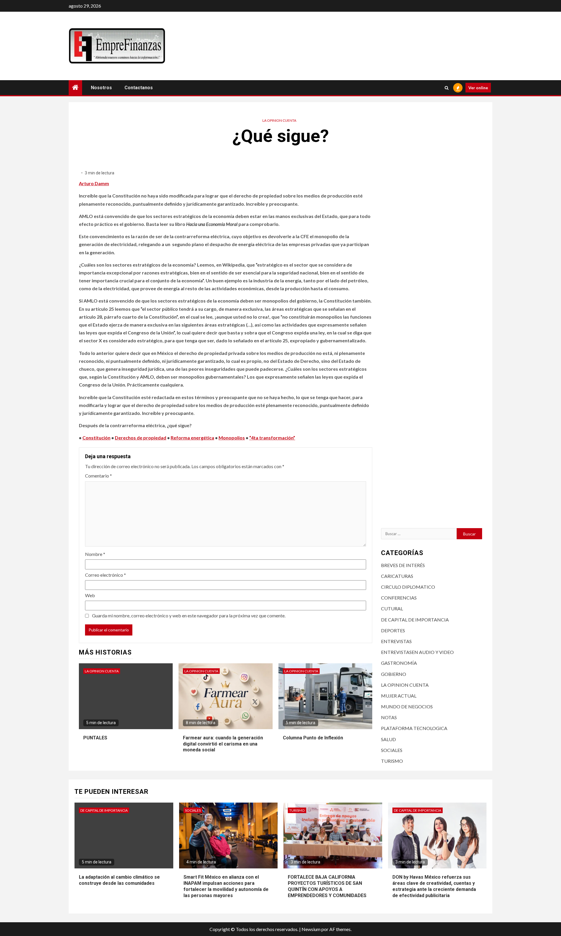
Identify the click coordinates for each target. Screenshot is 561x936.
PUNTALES (95, 738)
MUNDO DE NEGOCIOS (407, 706)
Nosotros (101, 87)
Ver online (478, 87)
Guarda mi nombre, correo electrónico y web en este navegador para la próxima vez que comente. (188, 615)
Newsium (311, 929)
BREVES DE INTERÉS (403, 565)
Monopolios (232, 437)
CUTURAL (392, 608)
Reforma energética (192, 437)
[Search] (446, 87)
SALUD (388, 739)
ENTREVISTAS (396, 641)
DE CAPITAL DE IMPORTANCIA (415, 619)
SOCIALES (391, 750)
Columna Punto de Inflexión (313, 738)
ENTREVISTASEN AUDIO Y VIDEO (417, 652)
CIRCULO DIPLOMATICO (408, 587)
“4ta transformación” (272, 437)
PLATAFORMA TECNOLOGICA (414, 728)
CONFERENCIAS (399, 597)
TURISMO (392, 761)
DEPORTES (393, 630)
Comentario (98, 475)
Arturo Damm (94, 183)
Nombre (95, 554)
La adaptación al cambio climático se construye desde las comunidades (119, 880)
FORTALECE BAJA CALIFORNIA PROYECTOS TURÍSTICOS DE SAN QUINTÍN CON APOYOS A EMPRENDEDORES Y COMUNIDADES (327, 886)
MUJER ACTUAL (398, 695)
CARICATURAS (397, 576)
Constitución (96, 437)
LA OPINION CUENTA (279, 120)
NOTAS (389, 717)
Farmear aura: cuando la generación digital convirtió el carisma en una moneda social (223, 744)
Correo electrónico (105, 575)
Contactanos (138, 87)
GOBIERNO (393, 674)
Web (90, 595)
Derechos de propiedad (140, 437)
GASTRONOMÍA (399, 663)
